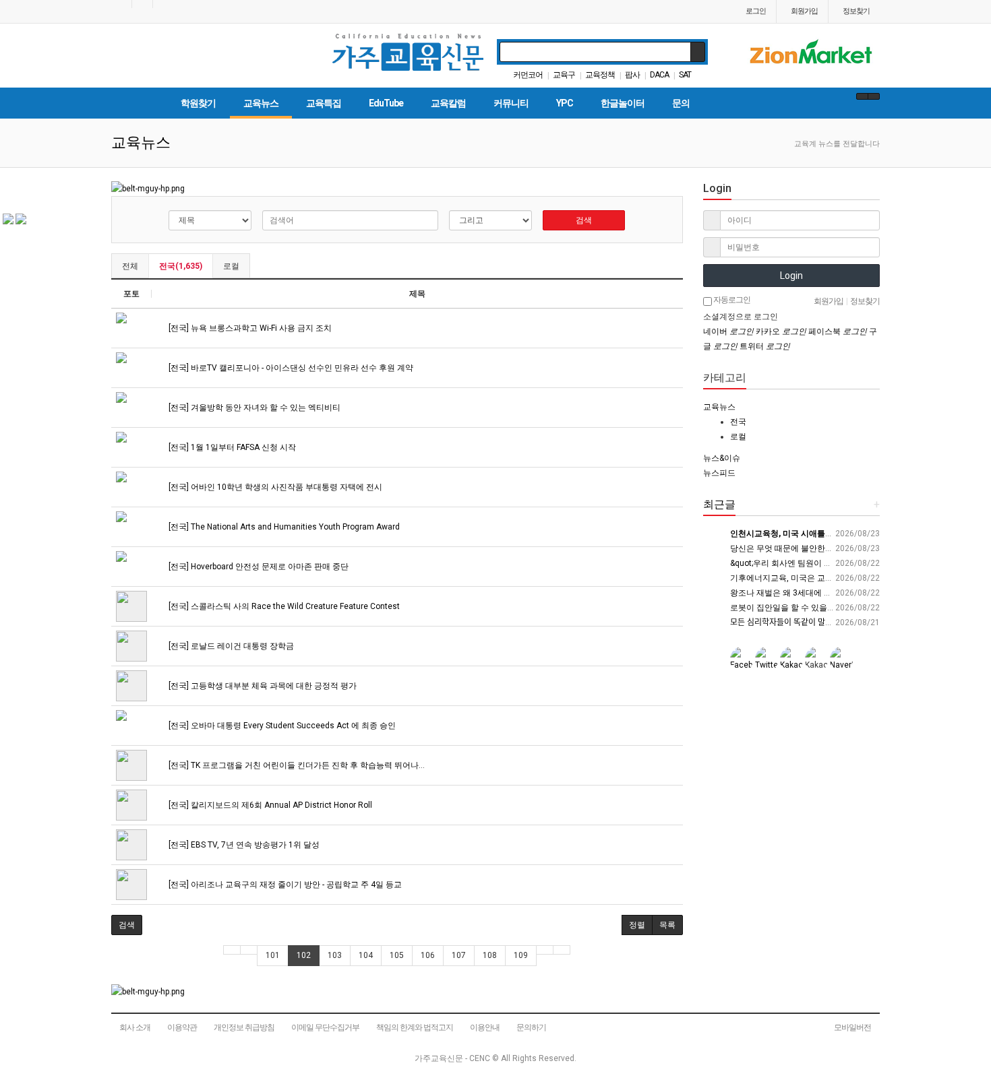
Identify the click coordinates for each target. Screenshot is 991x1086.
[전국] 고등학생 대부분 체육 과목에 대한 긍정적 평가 (262, 686)
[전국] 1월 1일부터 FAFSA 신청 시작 (231, 447)
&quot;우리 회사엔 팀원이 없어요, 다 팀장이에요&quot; (828, 563)
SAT (685, 74)
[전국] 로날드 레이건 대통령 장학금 (230, 646)
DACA (659, 74)
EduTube (386, 103)
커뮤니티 (511, 103)
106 (428, 955)
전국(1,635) (180, 266)
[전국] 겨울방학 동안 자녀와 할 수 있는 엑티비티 (253, 407)
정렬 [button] (637, 925)
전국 (738, 421)
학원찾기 (198, 103)
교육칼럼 (448, 103)
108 (490, 955)
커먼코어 (528, 74)
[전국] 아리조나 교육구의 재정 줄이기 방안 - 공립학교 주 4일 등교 (284, 884)
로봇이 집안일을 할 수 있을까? (784, 607)
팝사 (632, 74)
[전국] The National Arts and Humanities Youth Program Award (283, 527)
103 (335, 955)
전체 (130, 266)
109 (521, 955)
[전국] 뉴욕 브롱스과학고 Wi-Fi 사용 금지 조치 (249, 328)
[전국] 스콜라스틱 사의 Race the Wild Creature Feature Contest (283, 606)
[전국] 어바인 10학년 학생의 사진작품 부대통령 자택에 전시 (274, 487)
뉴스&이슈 (721, 458)
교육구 (564, 74)
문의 (681, 103)
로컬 (231, 266)
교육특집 (323, 103)
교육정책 (600, 74)
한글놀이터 (622, 103)
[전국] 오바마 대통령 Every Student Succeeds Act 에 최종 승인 (281, 725)
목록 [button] (667, 925)
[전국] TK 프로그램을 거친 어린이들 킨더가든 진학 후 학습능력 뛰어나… (296, 765)
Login (791, 275)
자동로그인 (731, 300)
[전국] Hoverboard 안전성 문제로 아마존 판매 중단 (258, 566)
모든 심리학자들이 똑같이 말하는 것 (789, 622)
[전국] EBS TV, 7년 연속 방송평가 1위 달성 (243, 845)
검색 (584, 220)
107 (459, 955)
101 (273, 955)
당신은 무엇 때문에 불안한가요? (787, 548)
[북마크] (142, 4)
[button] (126, 925)
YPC (564, 103)
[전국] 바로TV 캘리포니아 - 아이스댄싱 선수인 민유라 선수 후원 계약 (290, 368)
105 (397, 955)
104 (366, 955)
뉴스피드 (719, 473)
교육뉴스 (260, 103)
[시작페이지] (121, 4)
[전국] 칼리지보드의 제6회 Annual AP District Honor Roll (269, 805)
